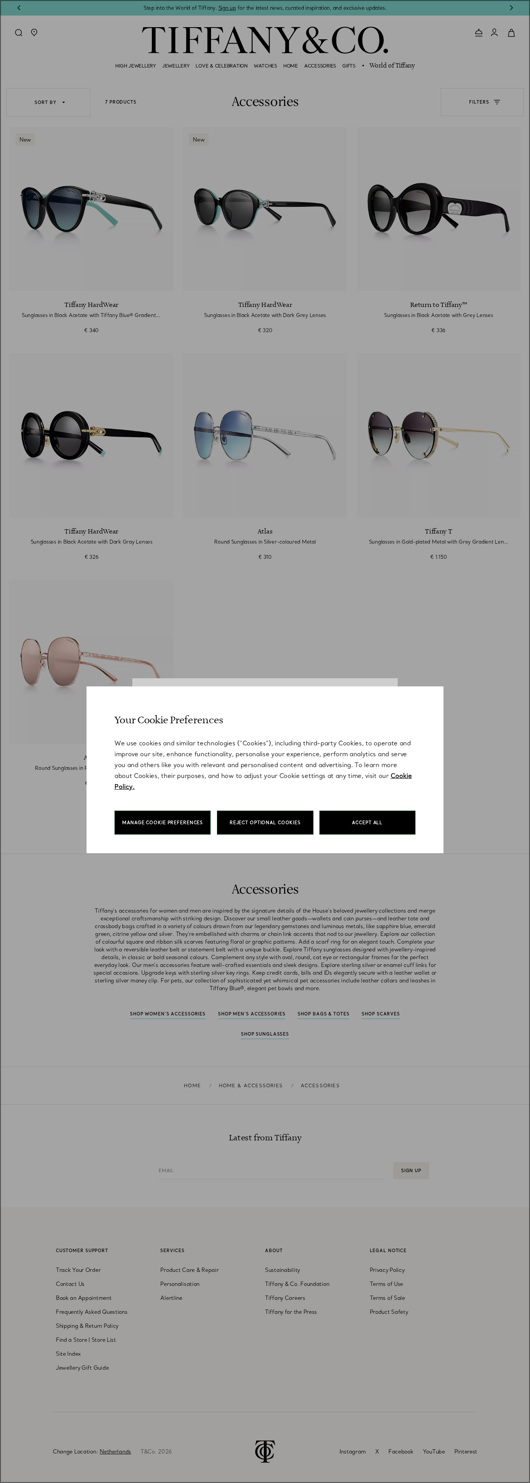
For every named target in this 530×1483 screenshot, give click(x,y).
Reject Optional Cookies (265, 822)
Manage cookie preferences (162, 822)
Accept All (367, 822)
